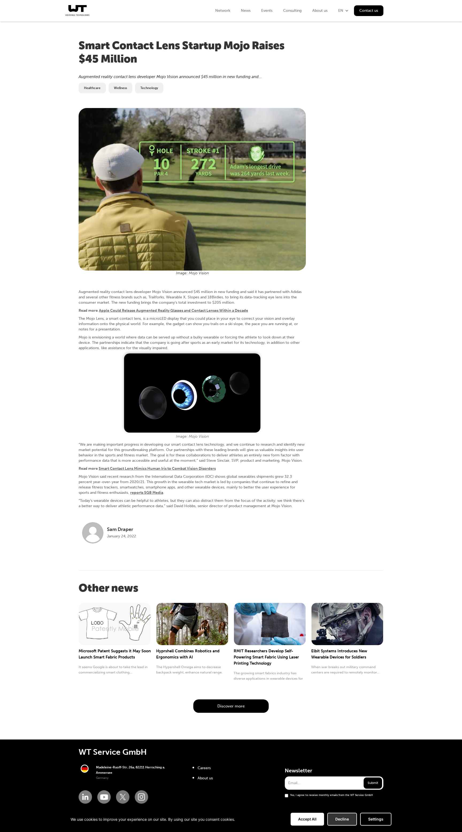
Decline (342, 819)
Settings (375, 819)
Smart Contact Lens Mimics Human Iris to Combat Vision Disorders (157, 468)
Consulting (292, 10)
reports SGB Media (146, 492)
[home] (77, 10)
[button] (343, 11)
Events (266, 10)
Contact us (368, 10)
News (246, 10)
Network (222, 10)
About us (320, 10)
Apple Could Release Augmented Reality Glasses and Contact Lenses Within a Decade (173, 310)
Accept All (307, 819)
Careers (204, 768)
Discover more (231, 706)
